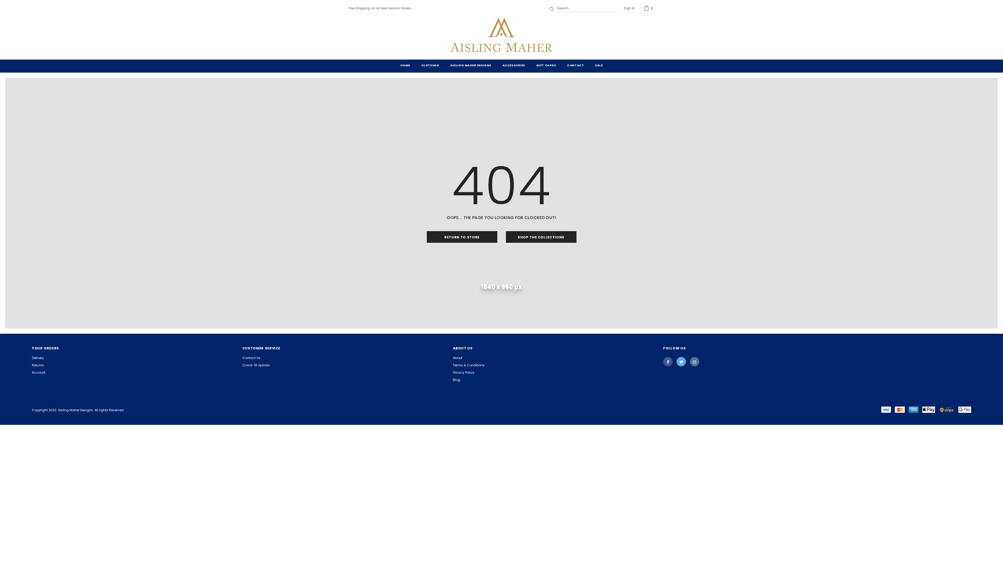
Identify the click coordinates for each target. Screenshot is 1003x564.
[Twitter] (681, 361)
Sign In (629, 8)
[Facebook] (668, 361)
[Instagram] (694, 361)
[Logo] (501, 36)
